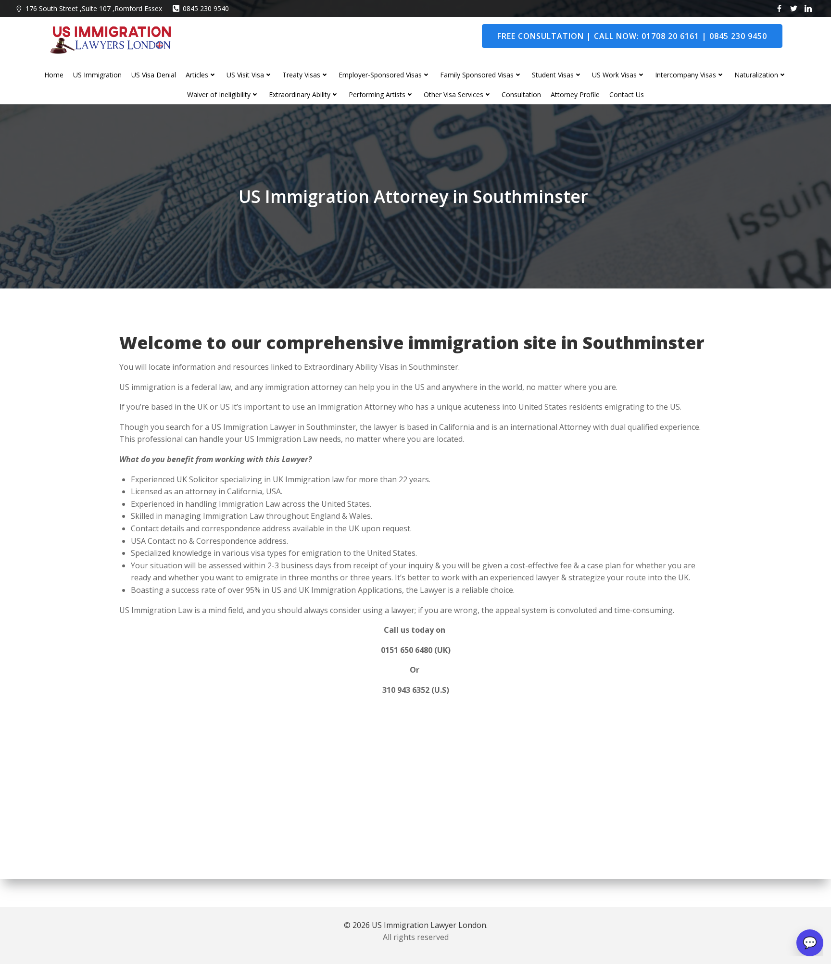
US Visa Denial (153, 74)
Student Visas (553, 74)
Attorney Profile (575, 94)
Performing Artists (377, 94)
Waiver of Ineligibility (219, 94)
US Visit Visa (245, 74)
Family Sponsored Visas (477, 74)
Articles (197, 74)
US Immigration (97, 74)
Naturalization (756, 74)
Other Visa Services (453, 94)
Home (53, 74)
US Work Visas (614, 74)
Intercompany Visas (685, 74)
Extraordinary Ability (299, 94)
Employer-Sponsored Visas (380, 74)
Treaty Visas (301, 74)
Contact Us (626, 94)
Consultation (521, 94)
